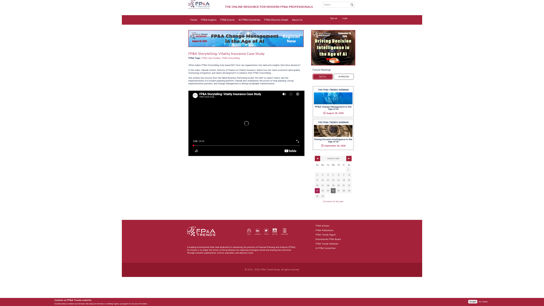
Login (344, 18)
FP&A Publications (324, 230)
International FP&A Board (328, 239)
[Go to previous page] (317, 158)
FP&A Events (227, 20)
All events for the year (333, 201)
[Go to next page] (349, 158)
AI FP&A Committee (249, 20)
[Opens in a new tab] (333, 47)
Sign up (333, 18)
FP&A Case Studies (210, 58)
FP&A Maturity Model (276, 20)
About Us (297, 20)
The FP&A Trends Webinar (333, 89)
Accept (472, 301)
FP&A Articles (322, 225)
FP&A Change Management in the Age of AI (333, 108)
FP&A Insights (208, 20)
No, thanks (483, 302)
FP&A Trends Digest (325, 234)
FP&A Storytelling (231, 58)
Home (193, 20)
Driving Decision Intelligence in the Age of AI (333, 140)
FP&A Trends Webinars (326, 243)
